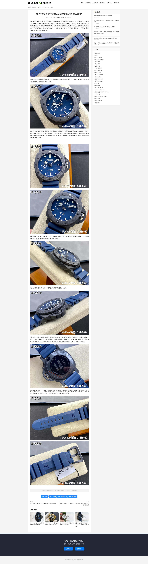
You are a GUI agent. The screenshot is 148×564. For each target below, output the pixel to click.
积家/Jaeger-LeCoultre (101, 96)
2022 (81, 559)
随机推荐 (97, 102)
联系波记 (109, 2)
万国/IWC (97, 53)
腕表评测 (68, 549)
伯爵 (96, 55)
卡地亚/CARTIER (99, 59)
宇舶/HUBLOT (98, 68)
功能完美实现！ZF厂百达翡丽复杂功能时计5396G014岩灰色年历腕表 (74, 504)
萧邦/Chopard (98, 100)
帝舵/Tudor (98, 72)
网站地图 (78, 559)
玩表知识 (97, 85)
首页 (82, 2)
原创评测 (95, 2)
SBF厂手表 (44, 496)
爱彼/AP (97, 83)
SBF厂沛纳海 (52, 496)
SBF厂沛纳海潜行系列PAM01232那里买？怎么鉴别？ (59, 14)
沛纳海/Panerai (46, 7)
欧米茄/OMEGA (99, 74)
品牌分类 (116, 2)
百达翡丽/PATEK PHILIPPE (101, 92)
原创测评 (97, 61)
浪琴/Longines (98, 81)
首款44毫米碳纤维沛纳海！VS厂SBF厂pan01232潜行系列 (82, 524)
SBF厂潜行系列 (72, 496)
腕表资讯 (102, 2)
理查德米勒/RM (99, 87)
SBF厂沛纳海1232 (62, 496)
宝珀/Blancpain (99, 70)
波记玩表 (39, 3)
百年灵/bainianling (99, 89)
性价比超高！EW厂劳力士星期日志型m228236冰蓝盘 (43, 503)
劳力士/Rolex (98, 57)
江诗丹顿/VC (98, 76)
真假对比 (88, 2)
